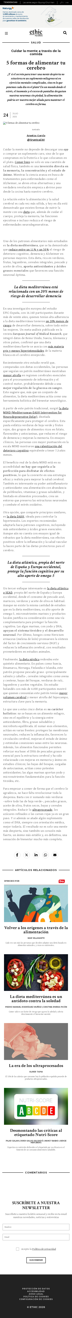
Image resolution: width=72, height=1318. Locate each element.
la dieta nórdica (29, 659)
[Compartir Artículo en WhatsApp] (45, 855)
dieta (26, 212)
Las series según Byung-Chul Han (38, 2)
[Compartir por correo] (55, 855)
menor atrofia (12, 375)
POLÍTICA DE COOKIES (36, 1297)
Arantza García (36, 135)
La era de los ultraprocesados (36, 1066)
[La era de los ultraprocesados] (36, 1041)
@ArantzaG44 (36, 140)
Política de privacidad (44, 1249)
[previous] (20, 2)
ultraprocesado (42, 810)
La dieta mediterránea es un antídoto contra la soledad (36, 999)
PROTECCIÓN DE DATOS (36, 1289)
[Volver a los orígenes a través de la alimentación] (36, 903)
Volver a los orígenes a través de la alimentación (36, 930)
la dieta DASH (15, 516)
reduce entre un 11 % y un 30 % (29, 249)
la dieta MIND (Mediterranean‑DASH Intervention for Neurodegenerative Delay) (35, 413)
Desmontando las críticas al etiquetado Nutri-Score (36, 1133)
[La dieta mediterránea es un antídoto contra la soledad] (36, 972)
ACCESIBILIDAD (36, 1291)
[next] (67, 2)
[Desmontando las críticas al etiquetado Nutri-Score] (36, 1106)
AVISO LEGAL (36, 1294)
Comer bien (22, 162)
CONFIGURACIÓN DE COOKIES (36, 1299)
